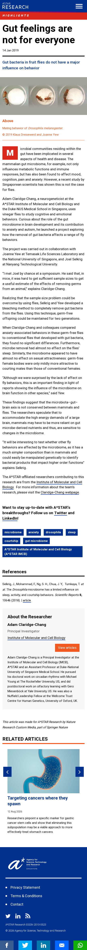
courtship (11, 541)
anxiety (34, 532)
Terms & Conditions (26, 896)
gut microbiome (36, 541)
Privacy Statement (25, 887)
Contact (17, 904)
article (27, 600)
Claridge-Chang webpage (60, 492)
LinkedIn (9, 518)
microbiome (13, 532)
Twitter (60, 513)
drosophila (53, 532)
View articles (67, 648)
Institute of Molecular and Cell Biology (36, 638)
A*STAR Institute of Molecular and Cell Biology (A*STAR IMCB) (38, 552)
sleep (72, 532)
